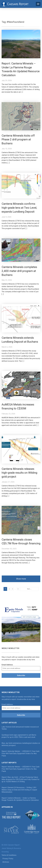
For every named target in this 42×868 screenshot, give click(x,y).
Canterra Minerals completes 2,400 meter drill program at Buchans (19, 270)
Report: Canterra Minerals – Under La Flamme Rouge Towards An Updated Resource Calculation (20, 799)
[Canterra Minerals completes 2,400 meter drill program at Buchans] (21, 250)
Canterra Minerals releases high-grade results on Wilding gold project (19, 472)
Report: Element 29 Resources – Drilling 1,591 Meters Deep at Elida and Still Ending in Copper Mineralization (19, 790)
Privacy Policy (7, 859)
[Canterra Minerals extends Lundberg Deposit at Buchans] (21, 318)
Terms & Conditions (9, 855)
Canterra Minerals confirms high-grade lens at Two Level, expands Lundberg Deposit (19, 207)
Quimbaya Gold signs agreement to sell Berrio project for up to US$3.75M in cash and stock (19, 736)
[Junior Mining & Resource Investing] (15, 3)
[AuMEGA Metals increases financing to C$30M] (21, 385)
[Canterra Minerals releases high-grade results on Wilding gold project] (21, 449)
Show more (21, 579)
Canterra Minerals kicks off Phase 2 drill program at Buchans (18, 139)
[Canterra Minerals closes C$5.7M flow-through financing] (21, 520)
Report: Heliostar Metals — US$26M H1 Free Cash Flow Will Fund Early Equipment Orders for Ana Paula (20, 753)
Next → (29, 589)
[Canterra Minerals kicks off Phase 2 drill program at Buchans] (21, 116)
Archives (5, 862)
